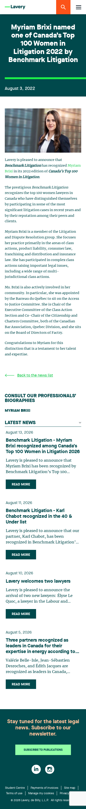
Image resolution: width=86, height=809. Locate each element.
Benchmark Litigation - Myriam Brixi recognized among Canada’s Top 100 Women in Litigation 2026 (43, 446)
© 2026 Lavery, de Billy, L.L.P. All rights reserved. (43, 800)
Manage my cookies (41, 793)
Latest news (20, 423)
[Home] (15, 7)
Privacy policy (69, 793)
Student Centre (15, 788)
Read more (21, 484)
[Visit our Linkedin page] (36, 769)
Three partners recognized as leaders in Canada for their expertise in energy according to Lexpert (40, 646)
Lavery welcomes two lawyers (38, 581)
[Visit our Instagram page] (49, 769)
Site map (69, 788)
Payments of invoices (44, 788)
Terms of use (14, 793)
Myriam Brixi (17, 411)
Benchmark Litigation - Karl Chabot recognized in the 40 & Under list (39, 517)
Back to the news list (35, 376)
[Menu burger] (78, 7)
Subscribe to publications (43, 750)
